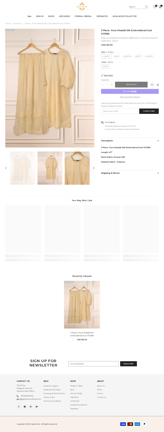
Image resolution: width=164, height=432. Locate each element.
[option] (49, 88)
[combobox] (136, 7)
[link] (23, 255)
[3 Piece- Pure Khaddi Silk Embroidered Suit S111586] (82, 305)
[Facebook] (19, 407)
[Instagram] (25, 407)
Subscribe (149, 111)
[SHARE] (157, 84)
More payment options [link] (130, 97)
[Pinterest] (31, 407)
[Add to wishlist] (152, 84)
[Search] (138, 7)
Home (8, 23)
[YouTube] (36, 407)
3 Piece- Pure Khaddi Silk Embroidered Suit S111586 (82, 334)
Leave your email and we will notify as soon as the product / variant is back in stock (129, 104)
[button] (6, 168)
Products (17, 23)
